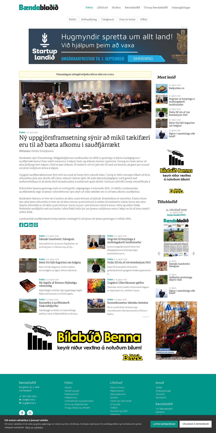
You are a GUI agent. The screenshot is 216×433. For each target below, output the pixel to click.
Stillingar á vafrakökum (195, 424)
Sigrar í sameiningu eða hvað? (182, 135)
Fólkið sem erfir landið (121, 401)
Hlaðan (159, 387)
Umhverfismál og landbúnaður (79, 401)
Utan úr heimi (127, 19)
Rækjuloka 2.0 (176, 88)
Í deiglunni (108, 19)
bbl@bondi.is (28, 399)
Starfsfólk (160, 412)
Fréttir (89, 7)
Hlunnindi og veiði (118, 411)
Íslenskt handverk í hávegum (56, 239)
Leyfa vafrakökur (164, 424)
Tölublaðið (167, 201)
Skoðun (116, 7)
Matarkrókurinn (117, 391)
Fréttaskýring (89, 19)
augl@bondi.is (29, 403)
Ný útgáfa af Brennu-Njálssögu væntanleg (58, 284)
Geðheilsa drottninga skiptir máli (180, 278)
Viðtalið (113, 408)
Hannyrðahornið (117, 394)
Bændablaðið (132, 7)
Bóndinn (114, 397)
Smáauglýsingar (181, 7)
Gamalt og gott (72, 391)
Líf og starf (115, 404)
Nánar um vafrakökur (34, 427)
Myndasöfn (161, 397)
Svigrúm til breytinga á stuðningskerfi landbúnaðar (124, 240)
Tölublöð (160, 394)
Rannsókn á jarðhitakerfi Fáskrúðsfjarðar (54, 304)
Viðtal (143, 19)
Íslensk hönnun (117, 387)
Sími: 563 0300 (29, 396)
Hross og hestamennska (76, 404)
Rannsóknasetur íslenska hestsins (127, 302)
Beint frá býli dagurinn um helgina (60, 262)
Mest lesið (166, 77)
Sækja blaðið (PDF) (176, 215)
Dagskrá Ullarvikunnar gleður (125, 283)
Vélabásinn (115, 414)
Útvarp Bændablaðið (156, 7)
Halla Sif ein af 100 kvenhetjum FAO (129, 262)
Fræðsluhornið (71, 394)
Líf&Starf (102, 7)
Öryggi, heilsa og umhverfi (77, 408)
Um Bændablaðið (164, 409)
